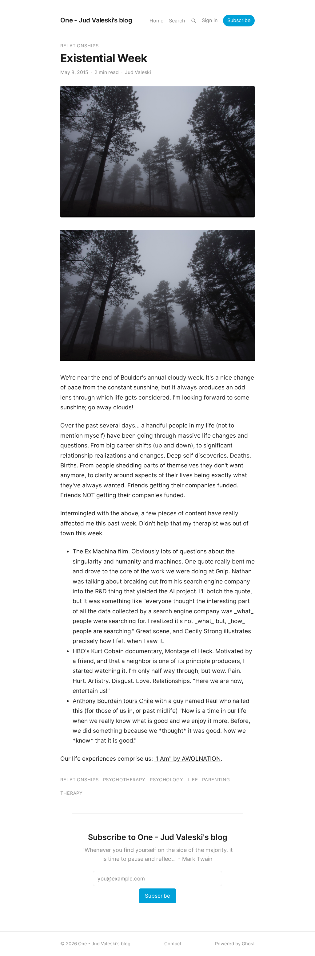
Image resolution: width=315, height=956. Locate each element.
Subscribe (238, 20)
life (193, 779)
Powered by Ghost (235, 943)
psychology (166, 779)
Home (156, 21)
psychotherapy (124, 779)
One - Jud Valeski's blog (96, 20)
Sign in (209, 20)
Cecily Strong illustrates (218, 631)
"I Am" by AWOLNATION (187, 758)
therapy (71, 793)
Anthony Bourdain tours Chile (113, 700)
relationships (79, 46)
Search (177, 21)
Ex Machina (100, 551)
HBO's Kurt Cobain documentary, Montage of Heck (142, 651)
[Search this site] (193, 20)
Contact (172, 943)
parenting (216, 779)
